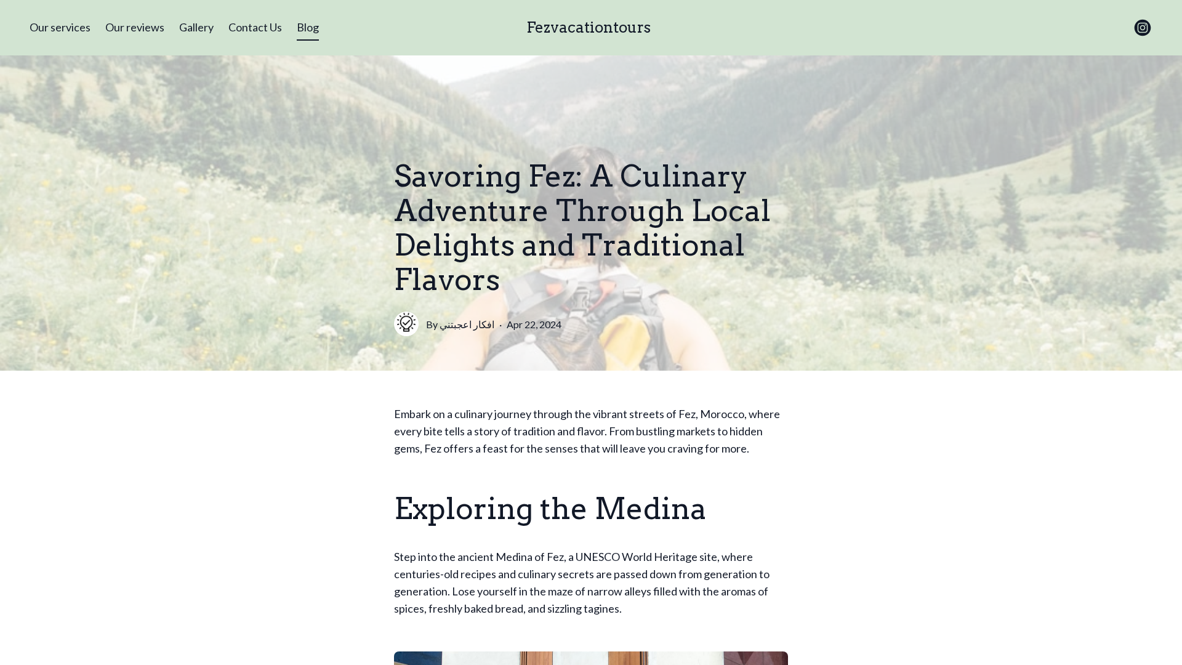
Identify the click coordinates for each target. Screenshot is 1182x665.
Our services (60, 27)
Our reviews (134, 27)
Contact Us (255, 27)
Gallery (196, 27)
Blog (308, 27)
